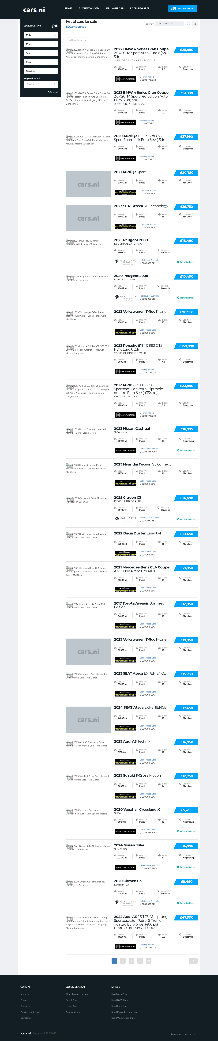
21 (149, 960)
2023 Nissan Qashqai (132, 429)
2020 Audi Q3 (139, 138)
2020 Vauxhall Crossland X (137, 809)
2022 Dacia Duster (137, 533)
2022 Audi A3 (140, 920)
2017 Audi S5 (138, 389)
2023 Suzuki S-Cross (137, 775)
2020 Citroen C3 (127, 881)
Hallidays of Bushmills (149, 260)
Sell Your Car (114, 8)
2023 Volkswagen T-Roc (140, 312)
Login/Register (139, 8)
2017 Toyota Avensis (139, 605)
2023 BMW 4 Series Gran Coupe (141, 96)
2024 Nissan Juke (129, 845)
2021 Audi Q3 (130, 172)
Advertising (176, 1034)
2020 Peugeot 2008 (131, 276)
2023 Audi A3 (132, 741)
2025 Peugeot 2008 (131, 240)
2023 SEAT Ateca (141, 206)
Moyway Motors (147, 77)
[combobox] (41, 35)
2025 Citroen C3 (127, 498)
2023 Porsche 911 (138, 347)
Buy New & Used (89, 8)
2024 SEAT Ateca (140, 707)
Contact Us (190, 1034)
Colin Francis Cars (148, 190)
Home (68, 8)
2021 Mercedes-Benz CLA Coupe (141, 569)
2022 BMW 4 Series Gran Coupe (141, 53)
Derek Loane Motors (149, 448)
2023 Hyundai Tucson (142, 464)
